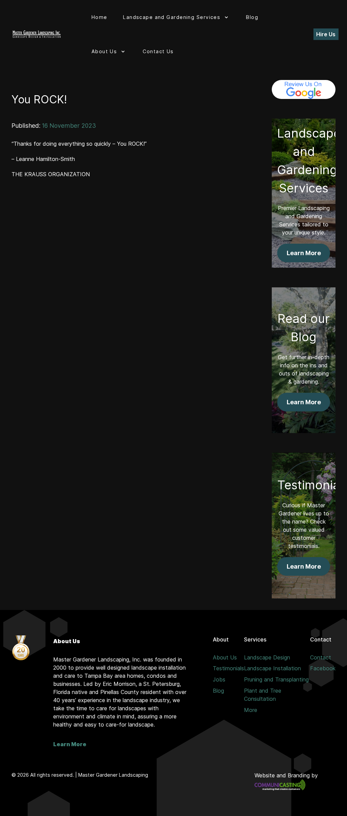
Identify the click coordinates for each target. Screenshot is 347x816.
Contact (320, 657)
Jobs (219, 679)
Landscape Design (267, 657)
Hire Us (325, 34)
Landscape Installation (272, 668)
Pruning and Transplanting (276, 679)
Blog (218, 690)
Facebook (322, 668)
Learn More (69, 744)
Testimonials (228, 668)
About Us (225, 657)
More (250, 710)
